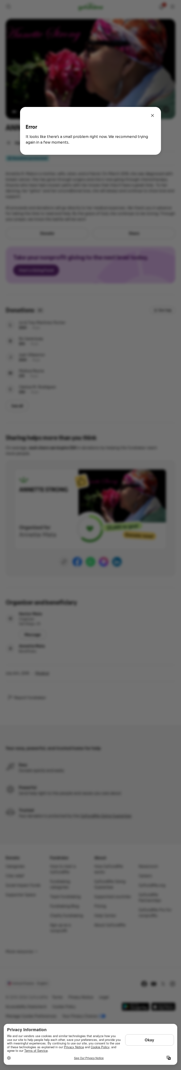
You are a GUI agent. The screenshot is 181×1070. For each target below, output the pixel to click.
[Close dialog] (152, 115)
